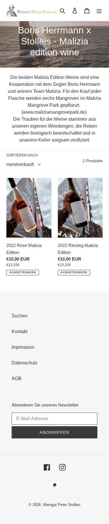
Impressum (23, 347)
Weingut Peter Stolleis (62, 505)
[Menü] (99, 10)
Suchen (20, 315)
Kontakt (19, 331)
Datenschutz (24, 362)
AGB (17, 378)
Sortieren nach (22, 155)
